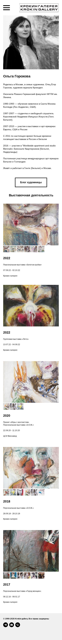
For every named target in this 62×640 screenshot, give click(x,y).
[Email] (11, 624)
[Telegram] (5, 624)
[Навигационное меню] (6, 7)
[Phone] (17, 624)
